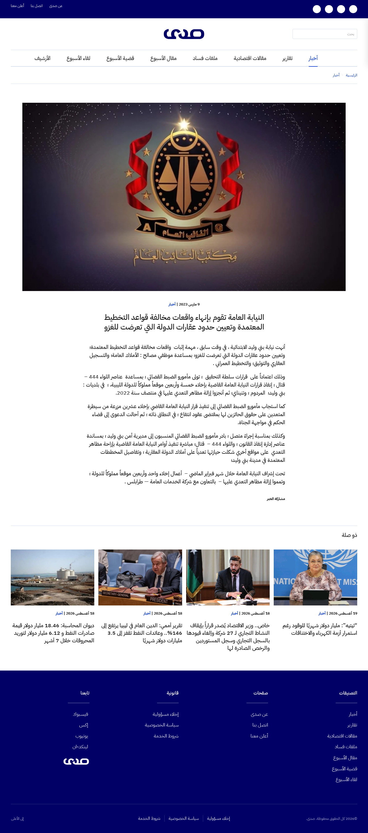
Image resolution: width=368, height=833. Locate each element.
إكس (83, 724)
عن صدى (56, 6)
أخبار (313, 58)
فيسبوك (80, 714)
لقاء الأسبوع (78, 58)
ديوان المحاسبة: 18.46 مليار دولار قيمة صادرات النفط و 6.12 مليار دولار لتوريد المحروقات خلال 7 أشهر (53, 632)
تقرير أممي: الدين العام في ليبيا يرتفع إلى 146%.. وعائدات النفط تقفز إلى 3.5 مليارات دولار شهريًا (141, 632)
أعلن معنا (17, 6)
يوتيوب (81, 735)
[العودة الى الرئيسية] (184, 34)
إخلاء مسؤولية (166, 714)
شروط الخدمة (166, 735)
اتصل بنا (37, 6)
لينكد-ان (80, 746)
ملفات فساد (205, 58)
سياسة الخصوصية (162, 724)
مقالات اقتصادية (250, 58)
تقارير (288, 58)
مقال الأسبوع (163, 58)
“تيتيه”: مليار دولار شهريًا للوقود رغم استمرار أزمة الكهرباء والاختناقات (320, 629)
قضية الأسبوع (120, 58)
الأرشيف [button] (42, 58)
